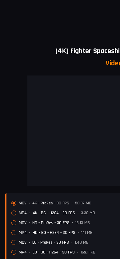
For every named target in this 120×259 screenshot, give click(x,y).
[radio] (13, 203)
